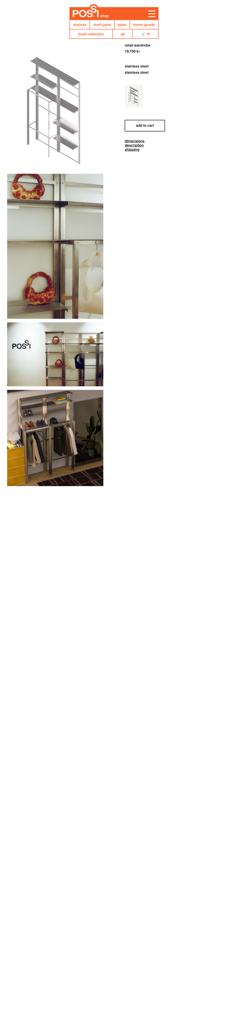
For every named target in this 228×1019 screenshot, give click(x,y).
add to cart (145, 125)
